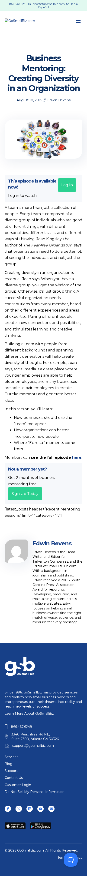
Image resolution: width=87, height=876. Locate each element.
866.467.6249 (18, 4)
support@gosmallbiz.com (47, 4)
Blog (8, 764)
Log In (67, 185)
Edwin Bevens (59, 100)
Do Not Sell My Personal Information (34, 792)
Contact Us (14, 778)
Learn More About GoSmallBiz (29, 713)
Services (11, 757)
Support (11, 771)
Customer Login (18, 785)
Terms (63, 857)
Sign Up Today (25, 494)
